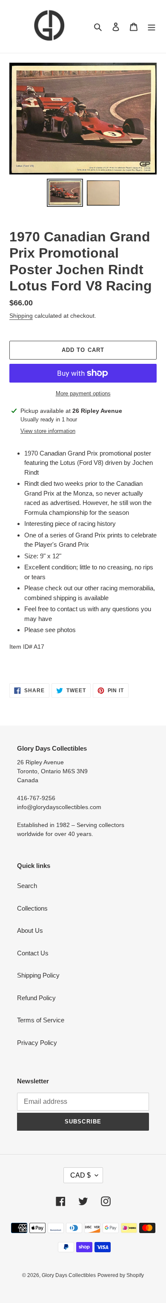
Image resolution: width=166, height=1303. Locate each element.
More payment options (83, 393)
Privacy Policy (37, 1042)
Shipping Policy (38, 975)
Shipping (21, 315)
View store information (47, 431)
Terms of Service (40, 1020)
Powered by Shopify (120, 1275)
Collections (32, 908)
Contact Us (33, 953)
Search (27, 885)
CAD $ (80, 1175)
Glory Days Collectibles (69, 1275)
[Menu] (151, 26)
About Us (30, 930)
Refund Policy (36, 997)
